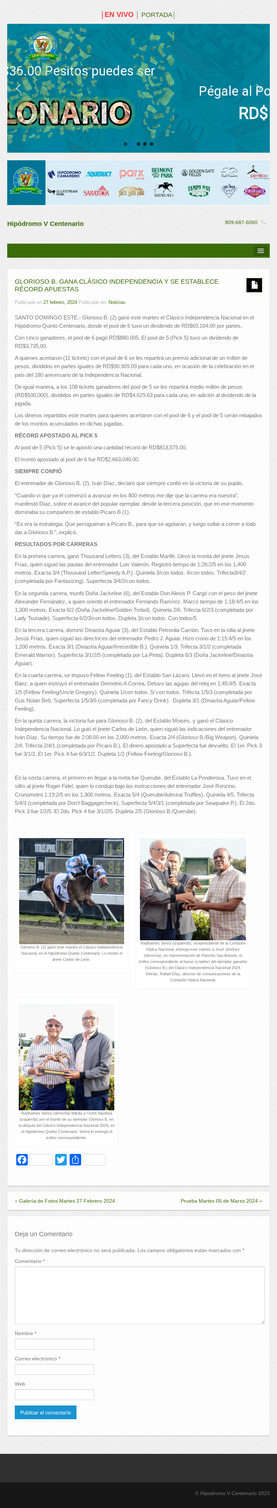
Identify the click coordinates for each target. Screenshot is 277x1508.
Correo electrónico (37, 1358)
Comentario (30, 1261)
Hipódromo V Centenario (45, 223)
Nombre (25, 1333)
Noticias (117, 302)
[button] (18, 88)
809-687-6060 (241, 222)
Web (20, 1384)
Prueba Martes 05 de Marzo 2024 (219, 1201)
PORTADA (156, 14)
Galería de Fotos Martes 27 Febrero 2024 (67, 1201)
